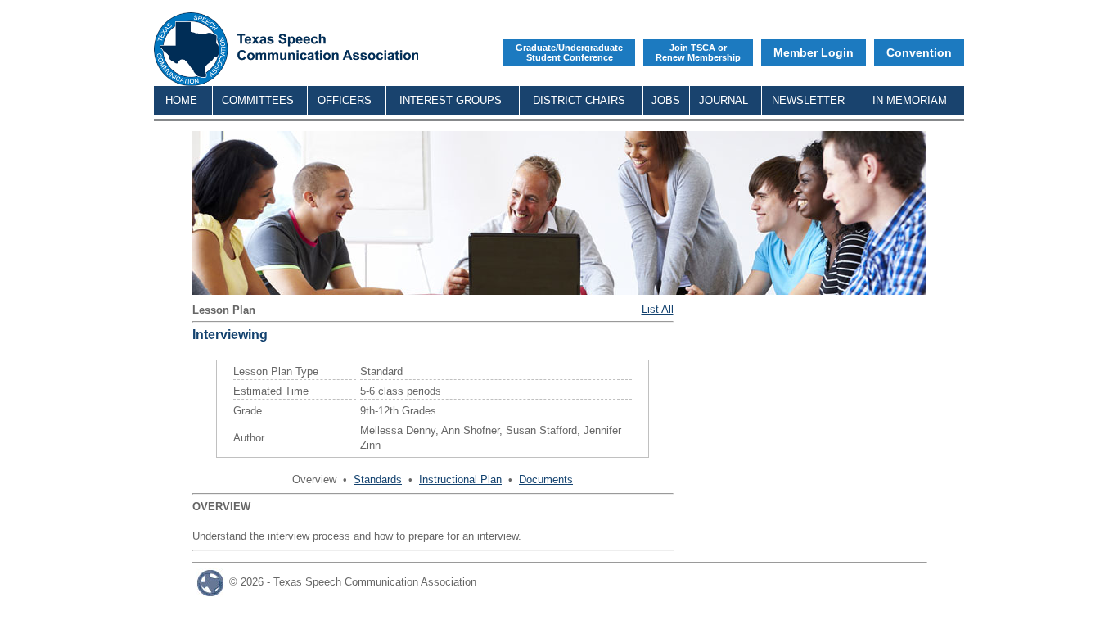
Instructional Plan (460, 479)
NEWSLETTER (808, 100)
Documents (546, 479)
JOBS (665, 100)
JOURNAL (723, 100)
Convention (919, 52)
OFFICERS (345, 100)
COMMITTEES (258, 100)
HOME (181, 100)
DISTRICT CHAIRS (579, 100)
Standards (378, 479)
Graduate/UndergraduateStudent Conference (569, 52)
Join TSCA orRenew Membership (698, 52)
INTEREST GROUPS (450, 100)
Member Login (813, 52)
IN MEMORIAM (909, 100)
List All (658, 309)
